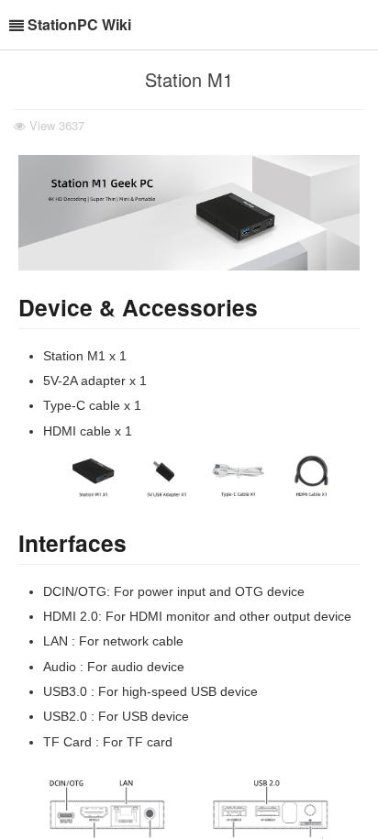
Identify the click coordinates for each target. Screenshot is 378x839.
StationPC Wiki (79, 24)
